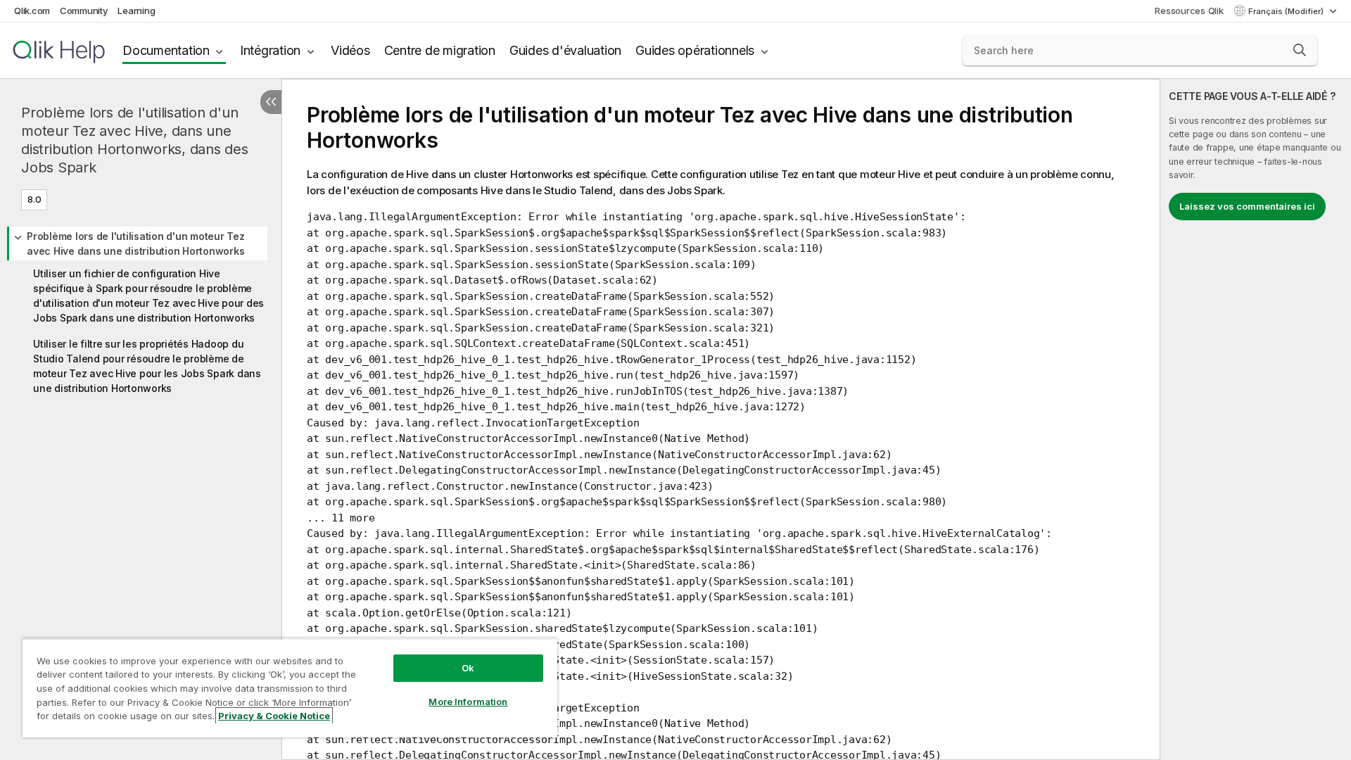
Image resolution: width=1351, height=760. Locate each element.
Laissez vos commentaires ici (1247, 206)
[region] (290, 687)
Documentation (166, 50)
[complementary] (1255, 419)
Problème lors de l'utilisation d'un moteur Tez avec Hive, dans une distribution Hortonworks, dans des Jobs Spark (134, 140)
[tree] (140, 310)
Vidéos (350, 50)
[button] (1299, 50)
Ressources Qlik (1189, 10)
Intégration (270, 50)
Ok (468, 667)
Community (84, 10)
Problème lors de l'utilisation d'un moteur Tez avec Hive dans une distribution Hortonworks (136, 243)
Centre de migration (439, 50)
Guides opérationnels (694, 50)
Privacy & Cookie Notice (274, 715)
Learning (136, 10)
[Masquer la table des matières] (270, 102)
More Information (468, 701)
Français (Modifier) (1287, 11)
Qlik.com (32, 10)
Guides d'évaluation (565, 50)
